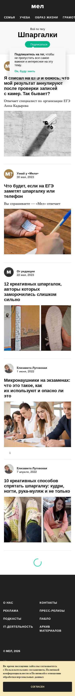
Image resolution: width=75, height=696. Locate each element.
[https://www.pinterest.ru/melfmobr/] (54, 587)
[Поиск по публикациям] (6, 7)
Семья (9, 17)
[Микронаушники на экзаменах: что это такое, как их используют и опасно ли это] (37, 425)
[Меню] (69, 7)
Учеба (25, 17)
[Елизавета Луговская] (9, 368)
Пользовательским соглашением (25, 669)
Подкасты (12, 618)
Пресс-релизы (52, 610)
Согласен (37, 686)
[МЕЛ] (38, 6)
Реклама (10, 610)
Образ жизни (46, 17)
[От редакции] (9, 272)
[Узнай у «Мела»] (9, 66)
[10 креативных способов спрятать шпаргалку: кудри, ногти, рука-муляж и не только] (37, 520)
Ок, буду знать (25, 71)
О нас (8, 602)
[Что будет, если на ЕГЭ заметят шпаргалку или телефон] (37, 232)
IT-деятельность (18, 626)
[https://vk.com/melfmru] (31, 587)
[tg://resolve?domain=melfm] (7, 587)
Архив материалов (50, 628)
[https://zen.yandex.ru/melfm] (19, 587)
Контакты (48, 602)
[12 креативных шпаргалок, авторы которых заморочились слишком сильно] (37, 328)
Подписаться (38, 44)
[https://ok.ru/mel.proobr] (66, 587)
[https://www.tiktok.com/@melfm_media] (43, 587)
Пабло (45, 618)
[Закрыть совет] (61, 51)
